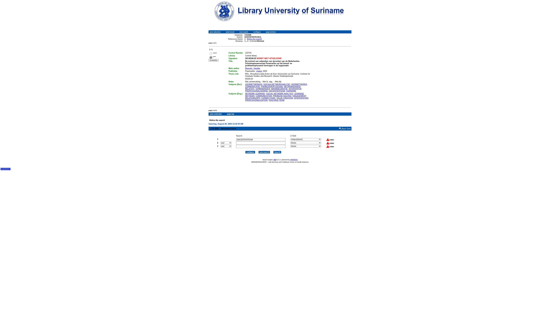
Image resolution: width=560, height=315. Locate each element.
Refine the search (254, 39)
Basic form (346, 129)
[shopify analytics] (5, 169)
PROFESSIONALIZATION (256, 100)
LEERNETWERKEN (253, 84)
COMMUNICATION (264, 96)
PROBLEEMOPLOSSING (272, 86)
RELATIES (249, 89)
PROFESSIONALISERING (256, 91)
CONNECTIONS (268, 98)
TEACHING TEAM (276, 100)
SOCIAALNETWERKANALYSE (276, 84)
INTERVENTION (301, 98)
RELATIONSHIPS (252, 98)
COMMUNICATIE (252, 86)
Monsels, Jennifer (252, 68)
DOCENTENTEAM (277, 91)
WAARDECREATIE (279, 89)
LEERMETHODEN (299, 84)
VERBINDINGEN (263, 89)
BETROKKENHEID (292, 86)
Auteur (259, 71)
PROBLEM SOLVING (282, 96)
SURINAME (291, 91)
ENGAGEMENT (299, 96)
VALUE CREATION (284, 98)
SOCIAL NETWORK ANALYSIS (279, 94)
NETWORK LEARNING (255, 94)
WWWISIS (294, 160)
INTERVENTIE (295, 89)
